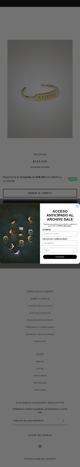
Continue (60, 256)
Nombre (47, 229)
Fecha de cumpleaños (55, 239)
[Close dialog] (77, 205)
